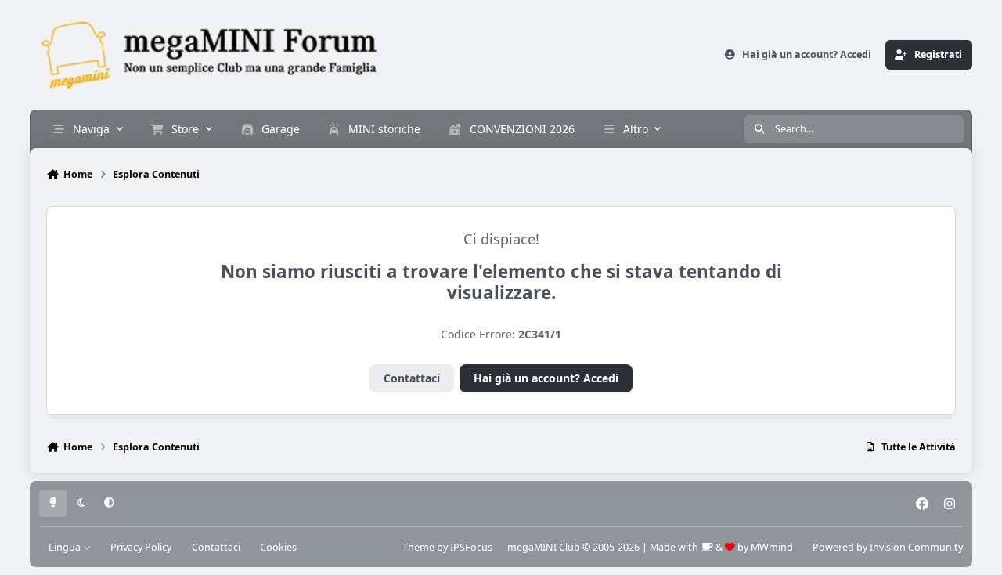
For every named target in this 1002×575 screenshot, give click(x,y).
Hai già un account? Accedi (546, 378)
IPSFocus (471, 547)
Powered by (888, 547)
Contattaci (412, 378)
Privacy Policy (140, 547)
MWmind (772, 547)
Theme (418, 547)
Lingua (66, 547)
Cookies (278, 547)
